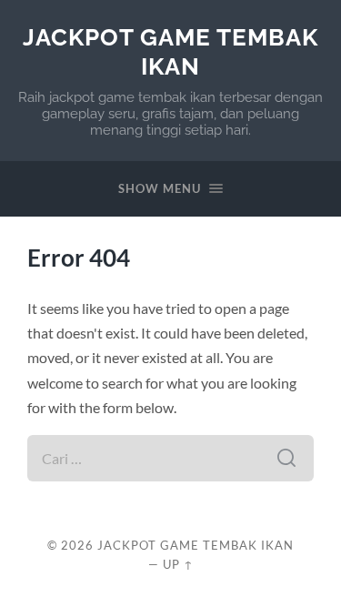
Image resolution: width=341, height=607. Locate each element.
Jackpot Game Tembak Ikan (170, 51)
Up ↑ (178, 564)
